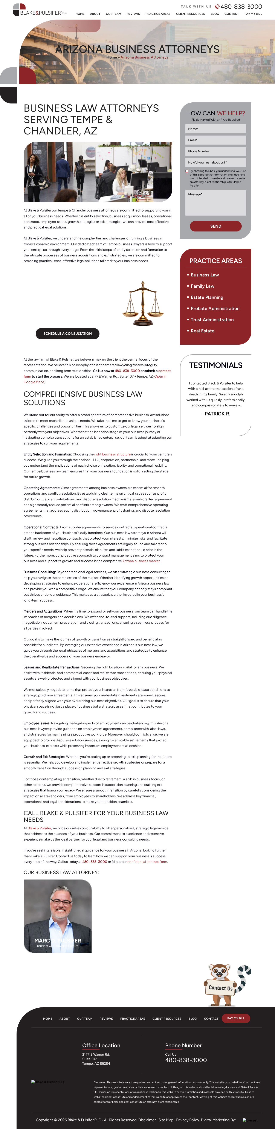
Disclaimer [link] (147, 1120)
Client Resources (190, 13)
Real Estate (202, 330)
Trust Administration (212, 319)
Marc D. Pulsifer (58, 916)
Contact (232, 13)
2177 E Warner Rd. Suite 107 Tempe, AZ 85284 (96, 1059)
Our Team (113, 13)
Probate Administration (215, 308)
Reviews (133, 13)
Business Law (205, 275)
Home (79, 13)
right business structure (112, 454)
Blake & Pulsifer (39, 828)
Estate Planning (207, 297)
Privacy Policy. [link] (188, 1120)
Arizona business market (141, 561)
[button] (243, 286)
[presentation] (201, 425)
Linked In (8, 1112)
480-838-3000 (241, 6)
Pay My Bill (253, 13)
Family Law (202, 286)
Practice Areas (158, 13)
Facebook (8, 1103)
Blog (215, 13)
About (95, 13)
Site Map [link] (166, 1120)
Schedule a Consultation (67, 334)
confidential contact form (147, 861)
